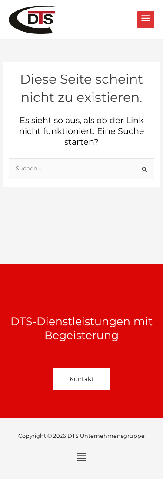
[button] (81, 458)
